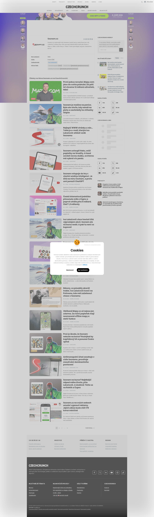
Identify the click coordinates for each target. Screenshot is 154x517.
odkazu (85, 265)
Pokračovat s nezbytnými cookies (92, 245)
